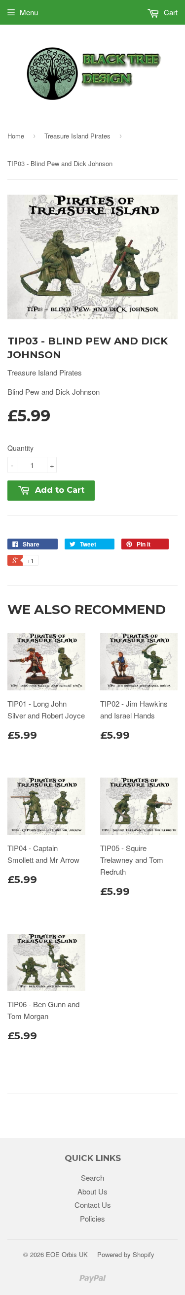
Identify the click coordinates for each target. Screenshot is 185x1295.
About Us (92, 1191)
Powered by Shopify (125, 1254)
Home (15, 135)
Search (92, 1177)
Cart (170, 12)
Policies (92, 1218)
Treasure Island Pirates (77, 135)
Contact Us (92, 1204)
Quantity (20, 448)
